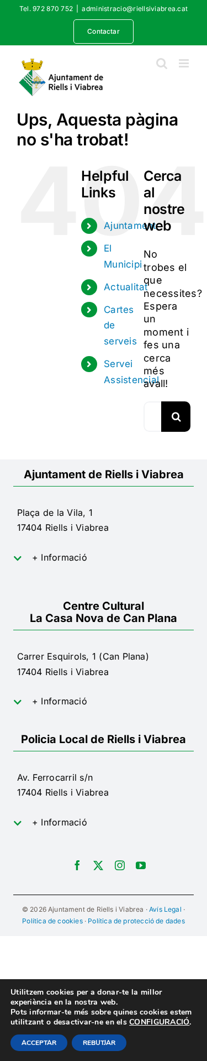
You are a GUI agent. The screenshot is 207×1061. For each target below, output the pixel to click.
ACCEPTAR (39, 1042)
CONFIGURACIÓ (159, 1022)
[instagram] (120, 865)
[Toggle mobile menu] (184, 63)
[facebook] (77, 865)
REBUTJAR (99, 1042)
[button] (103, 558)
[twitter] (98, 865)
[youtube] (141, 865)
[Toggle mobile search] (161, 63)
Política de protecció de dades (136, 921)
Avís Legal (165, 909)
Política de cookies (52, 921)
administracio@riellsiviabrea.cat (135, 8)
